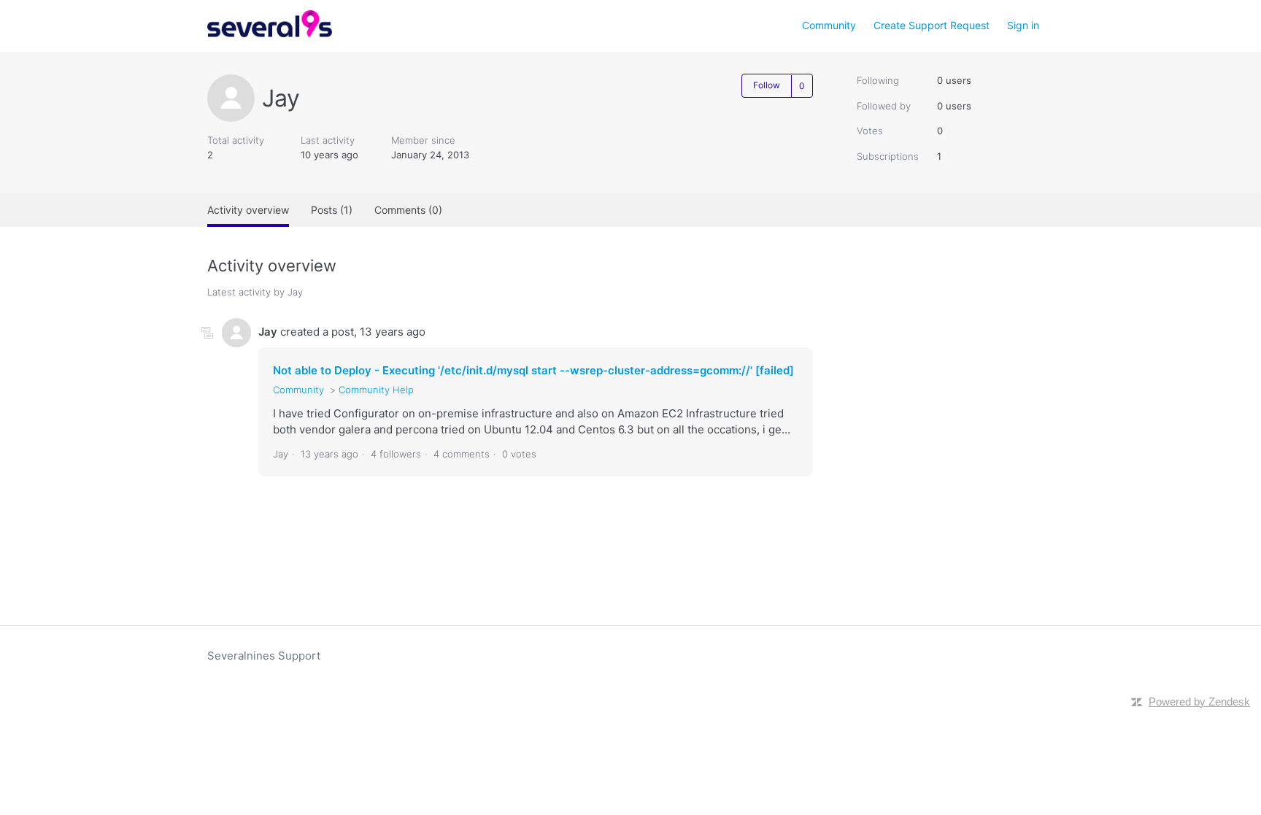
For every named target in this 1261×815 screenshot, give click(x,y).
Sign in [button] (1023, 25)
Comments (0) (408, 210)
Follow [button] (766, 85)
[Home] (269, 33)
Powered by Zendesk (1199, 701)
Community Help (376, 389)
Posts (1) (331, 210)
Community (829, 25)
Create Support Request (932, 25)
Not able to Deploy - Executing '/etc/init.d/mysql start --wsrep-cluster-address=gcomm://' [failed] (533, 370)
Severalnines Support (263, 656)
